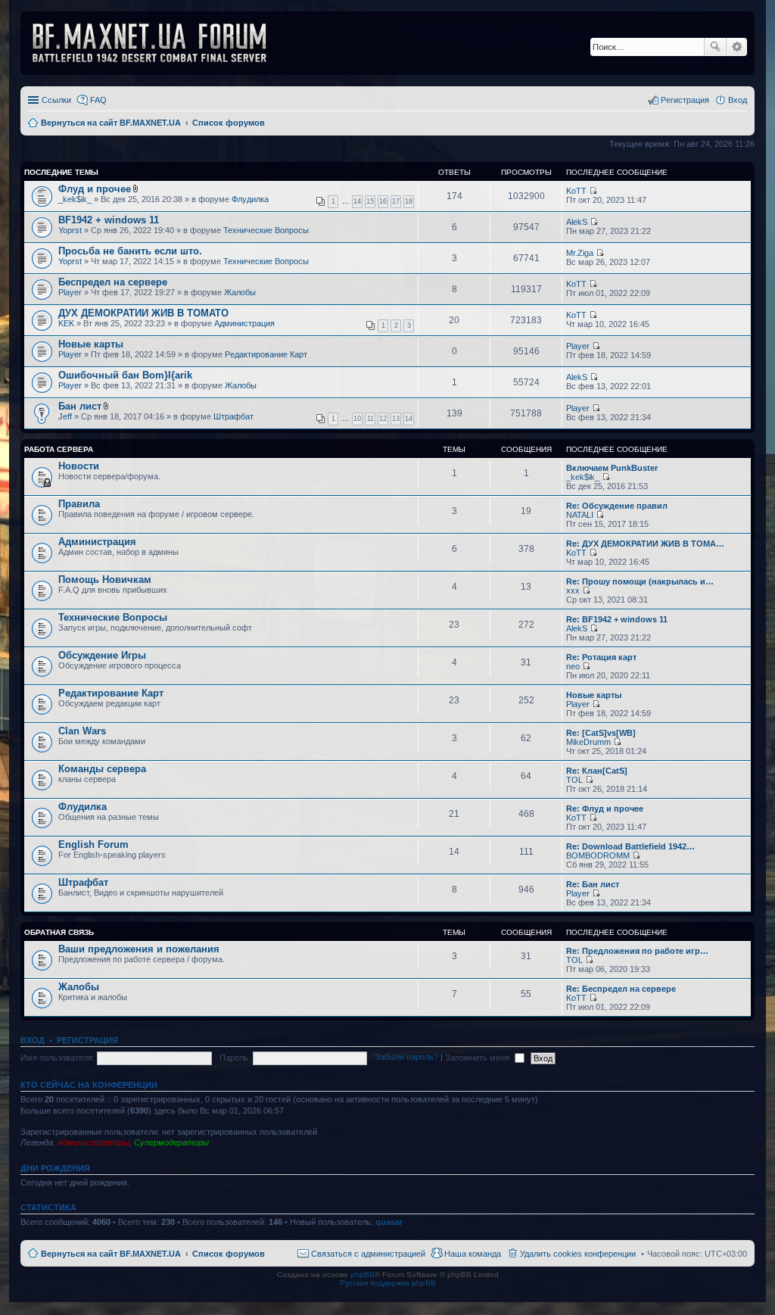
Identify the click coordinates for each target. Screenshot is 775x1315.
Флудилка (250, 199)
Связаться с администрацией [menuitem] (368, 1253)
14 (357, 201)
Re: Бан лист (592, 884)
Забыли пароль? (406, 1057)
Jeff (65, 416)
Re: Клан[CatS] (596, 770)
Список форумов (228, 1253)
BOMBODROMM (598, 855)
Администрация (244, 323)
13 (396, 418)
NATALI (579, 514)
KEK (66, 323)
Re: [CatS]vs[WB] (601, 732)
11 (370, 418)
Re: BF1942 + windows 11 (617, 619)
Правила (79, 503)
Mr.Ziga (579, 252)
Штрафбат (233, 416)
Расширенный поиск (737, 47)
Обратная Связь (59, 932)
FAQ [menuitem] (98, 99)
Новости (78, 466)
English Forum (93, 844)
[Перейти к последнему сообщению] (593, 190)
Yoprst (70, 230)
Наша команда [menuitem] (472, 1253)
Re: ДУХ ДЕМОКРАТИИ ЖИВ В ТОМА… (645, 543)
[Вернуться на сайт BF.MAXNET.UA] (159, 43)
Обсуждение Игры (102, 655)
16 (383, 201)
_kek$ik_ (75, 199)
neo (573, 666)
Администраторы (93, 1142)
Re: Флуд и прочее (604, 808)
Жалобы (240, 292)
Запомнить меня (478, 1057)
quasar (389, 1221)
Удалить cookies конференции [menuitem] (578, 1253)
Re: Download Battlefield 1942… (630, 846)
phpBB (362, 1274)
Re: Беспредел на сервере (621, 988)
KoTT (576, 190)
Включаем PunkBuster (612, 467)
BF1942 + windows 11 (108, 220)
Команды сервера (102, 768)
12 (383, 418)
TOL (574, 779)
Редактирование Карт (266, 354)
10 (357, 418)
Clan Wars (82, 731)
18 (408, 201)
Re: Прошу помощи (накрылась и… (640, 581)
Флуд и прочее (94, 189)
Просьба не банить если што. (130, 251)
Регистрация (87, 1040)
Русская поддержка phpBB (388, 1283)
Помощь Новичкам (104, 579)
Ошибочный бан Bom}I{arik (125, 375)
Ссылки (56, 99)
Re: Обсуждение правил (617, 505)
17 (396, 201)
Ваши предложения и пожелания (138, 949)
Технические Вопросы (266, 230)
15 (370, 201)
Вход (32, 1040)
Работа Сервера (58, 449)
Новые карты (90, 344)
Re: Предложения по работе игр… (637, 950)
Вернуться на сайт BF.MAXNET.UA (111, 1253)
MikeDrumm (588, 741)
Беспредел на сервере (112, 282)
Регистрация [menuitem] (685, 99)
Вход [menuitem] (737, 99)
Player (70, 292)
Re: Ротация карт (601, 657)
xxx (573, 590)
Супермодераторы (171, 1142)
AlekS (576, 221)
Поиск (715, 47)
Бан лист (79, 406)
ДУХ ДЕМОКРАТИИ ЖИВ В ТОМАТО (143, 313)
